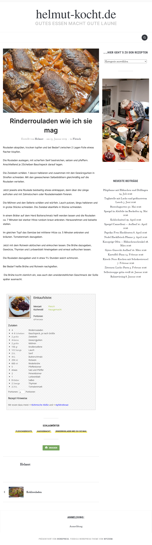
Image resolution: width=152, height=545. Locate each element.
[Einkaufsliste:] (19, 317)
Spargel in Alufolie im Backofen (121, 211)
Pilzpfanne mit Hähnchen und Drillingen (125, 190)
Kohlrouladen (34, 491)
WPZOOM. (108, 539)
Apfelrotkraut (62, 404)
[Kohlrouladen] (16, 491)
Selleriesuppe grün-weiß (117, 272)
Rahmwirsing (117, 276)
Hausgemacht (55, 309)
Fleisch (77, 138)
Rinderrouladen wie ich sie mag (71, 431)
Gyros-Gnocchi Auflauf (118, 250)
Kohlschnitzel (118, 219)
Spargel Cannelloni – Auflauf (120, 224)
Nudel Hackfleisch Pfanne (118, 237)
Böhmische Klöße (40, 404)
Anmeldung (75, 526)
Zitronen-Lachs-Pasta (117, 267)
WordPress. (63, 539)
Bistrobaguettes (118, 206)
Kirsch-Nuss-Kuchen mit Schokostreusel (125, 259)
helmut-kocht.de (76, 13)
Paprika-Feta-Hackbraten (118, 232)
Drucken (53, 448)
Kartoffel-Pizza (116, 254)
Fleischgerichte (24, 431)
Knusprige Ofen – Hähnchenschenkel (124, 241)
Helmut (39, 138)
